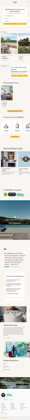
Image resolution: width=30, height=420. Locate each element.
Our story (21, 406)
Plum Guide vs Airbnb (4, 409)
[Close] (10, 417)
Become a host (3, 405)
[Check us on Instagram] (2, 413)
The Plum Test (22, 408)
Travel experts (13, 407)
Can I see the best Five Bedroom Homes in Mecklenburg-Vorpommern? (13, 280)
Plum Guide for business (23, 407)
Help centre (12, 405)
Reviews (12, 409)
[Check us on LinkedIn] (6, 413)
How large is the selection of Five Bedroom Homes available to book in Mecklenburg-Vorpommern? (13, 285)
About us (21, 405)
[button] (15, 1)
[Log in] (27, 1)
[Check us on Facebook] (4, 413)
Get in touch (12, 406)
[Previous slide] (2, 256)
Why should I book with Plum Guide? (12, 293)
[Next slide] (27, 256)
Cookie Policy (4, 418)
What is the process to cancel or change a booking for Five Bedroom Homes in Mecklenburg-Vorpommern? (13, 290)
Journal (2, 408)
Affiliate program (3, 407)
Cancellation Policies (14, 408)
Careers (21, 409)
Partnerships (3, 406)
